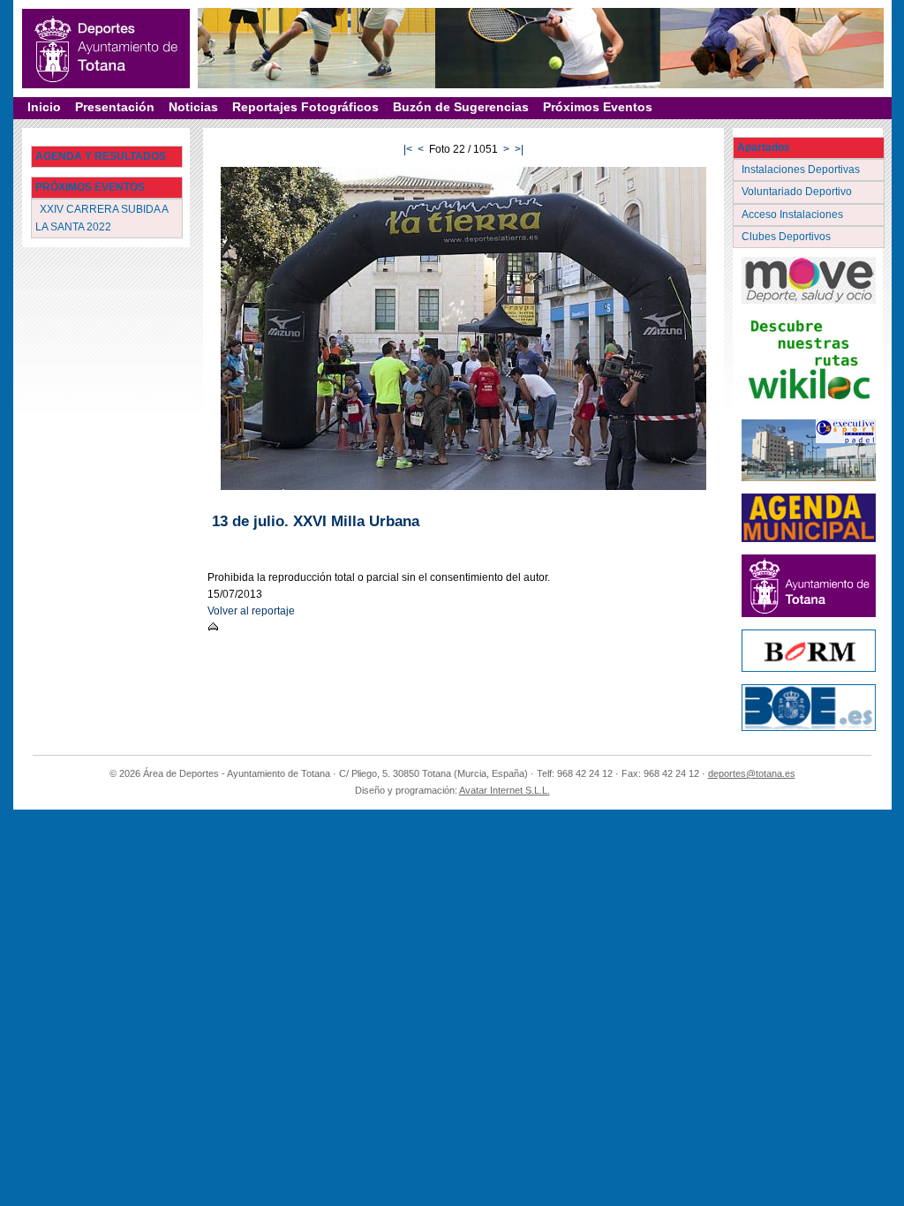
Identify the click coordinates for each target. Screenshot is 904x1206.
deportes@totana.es (751, 773)
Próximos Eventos (597, 107)
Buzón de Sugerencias (461, 107)
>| (519, 149)
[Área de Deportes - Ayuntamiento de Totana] (106, 48)
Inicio (44, 107)
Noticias (193, 107)
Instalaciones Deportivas (802, 169)
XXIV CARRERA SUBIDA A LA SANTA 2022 (102, 217)
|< (407, 149)
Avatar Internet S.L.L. (504, 790)
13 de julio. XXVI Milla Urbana (315, 521)
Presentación (114, 107)
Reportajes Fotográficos (305, 107)
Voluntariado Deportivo (798, 191)
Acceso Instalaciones (793, 214)
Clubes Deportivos (787, 236)
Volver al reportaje (251, 611)
